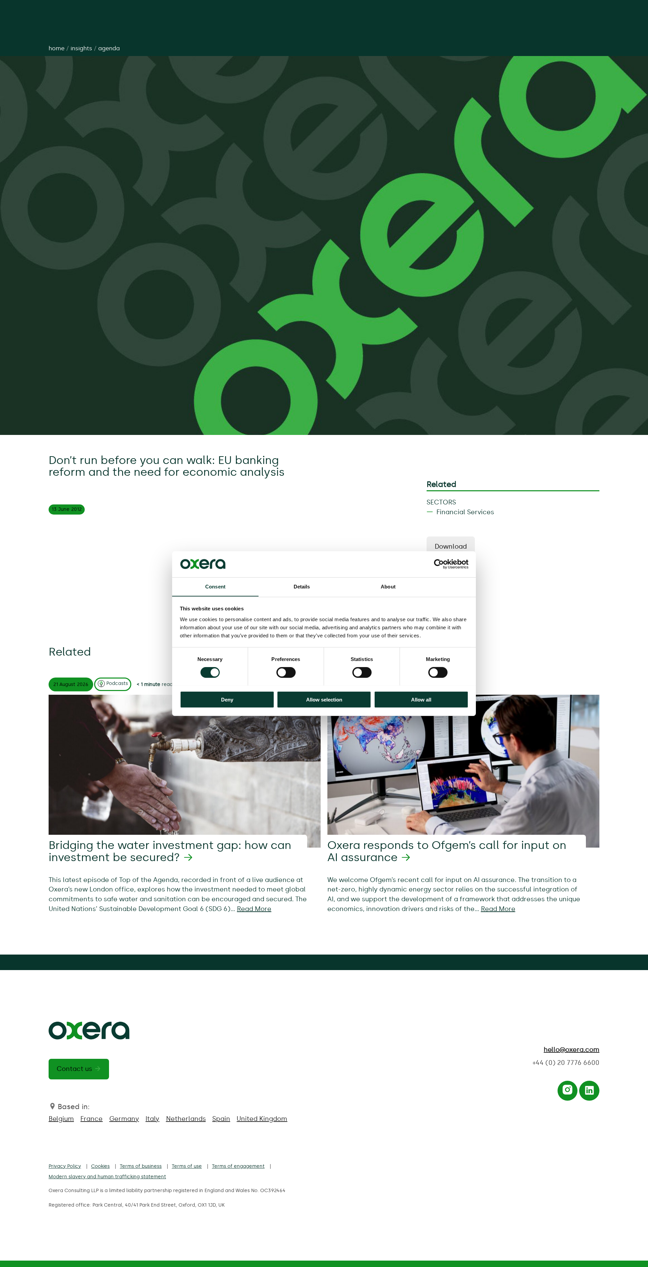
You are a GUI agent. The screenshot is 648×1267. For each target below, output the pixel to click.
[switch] (286, 672)
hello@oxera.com (571, 1049)
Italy (152, 1119)
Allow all (421, 699)
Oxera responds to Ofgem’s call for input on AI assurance (446, 851)
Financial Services (465, 512)
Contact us (74, 1069)
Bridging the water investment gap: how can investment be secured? (170, 851)
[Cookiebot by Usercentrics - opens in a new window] (438, 564)
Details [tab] (302, 586)
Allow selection (324, 699)
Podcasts (117, 683)
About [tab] (388, 586)
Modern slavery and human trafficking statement (107, 1177)
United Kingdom (262, 1119)
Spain (221, 1119)
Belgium (61, 1119)
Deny (227, 699)
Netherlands (186, 1119)
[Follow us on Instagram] (567, 1092)
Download (451, 546)
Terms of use (187, 1166)
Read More (254, 909)
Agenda (109, 48)
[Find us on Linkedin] (589, 1092)
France (91, 1119)
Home (56, 48)
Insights (81, 48)
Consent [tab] (215, 586)
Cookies (100, 1166)
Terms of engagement (238, 1166)
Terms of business (141, 1166)
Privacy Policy (65, 1166)
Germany (124, 1119)
